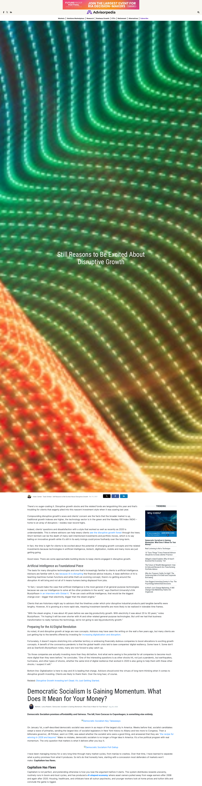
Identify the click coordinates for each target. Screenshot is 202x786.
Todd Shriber (47, 496)
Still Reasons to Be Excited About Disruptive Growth (70, 496)
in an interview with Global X (54, 593)
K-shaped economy (98, 775)
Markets (61, 18)
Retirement (122, 18)
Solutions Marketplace (75, 18)
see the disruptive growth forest (106, 532)
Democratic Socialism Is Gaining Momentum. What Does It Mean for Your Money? (80, 707)
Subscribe (144, 18)
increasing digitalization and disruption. (101, 634)
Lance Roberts (46, 707)
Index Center (37, 496)
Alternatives (133, 18)
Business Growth (102, 18)
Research (90, 18)
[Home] (101, 12)
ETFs (113, 18)
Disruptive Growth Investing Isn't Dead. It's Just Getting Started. (68, 680)
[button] (107, 496)
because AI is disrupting (71, 573)
